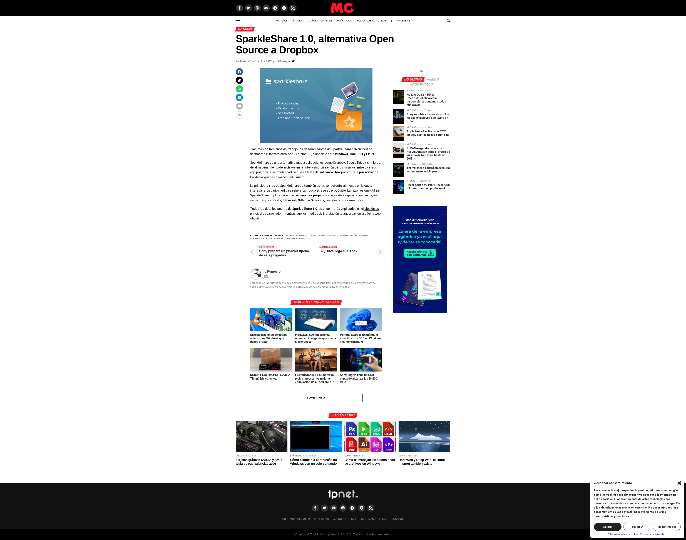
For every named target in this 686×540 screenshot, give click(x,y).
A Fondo (298, 20)
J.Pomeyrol (283, 61)
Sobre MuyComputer (295, 518)
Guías (312, 20)
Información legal (374, 518)
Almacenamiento (298, 235)
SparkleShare (296, 239)
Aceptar (607, 527)
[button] (679, 483)
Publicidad (321, 518)
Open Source (260, 239)
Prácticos (344, 20)
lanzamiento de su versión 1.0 (290, 154)
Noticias (281, 20)
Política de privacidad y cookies (623, 534)
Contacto (398, 518)
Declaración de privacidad (652, 534)
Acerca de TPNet (344, 518)
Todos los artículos (371, 20)
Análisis (326, 20)
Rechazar (637, 527)
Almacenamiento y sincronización (334, 235)
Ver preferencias (666, 527)
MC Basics (404, 20)
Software (277, 239)
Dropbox (365, 235)
